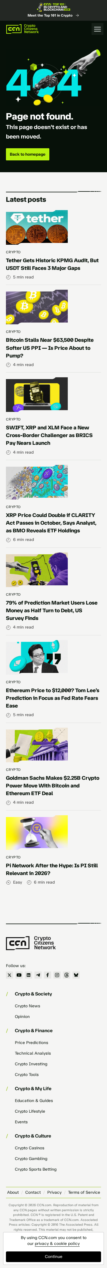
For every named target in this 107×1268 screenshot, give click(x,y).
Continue (53, 1256)
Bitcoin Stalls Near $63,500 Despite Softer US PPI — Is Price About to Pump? (50, 348)
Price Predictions (31, 1042)
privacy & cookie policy (57, 1243)
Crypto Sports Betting (35, 1169)
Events (21, 1121)
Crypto (13, 252)
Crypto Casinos (29, 1148)
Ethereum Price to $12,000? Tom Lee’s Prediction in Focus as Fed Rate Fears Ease (52, 698)
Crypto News (27, 1005)
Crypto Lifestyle (30, 1111)
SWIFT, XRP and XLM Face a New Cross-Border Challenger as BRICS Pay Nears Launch (49, 435)
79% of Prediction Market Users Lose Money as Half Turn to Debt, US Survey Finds (51, 610)
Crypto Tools (27, 1074)
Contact (33, 1192)
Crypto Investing (31, 1063)
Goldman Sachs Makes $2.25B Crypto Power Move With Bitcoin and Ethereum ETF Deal (52, 786)
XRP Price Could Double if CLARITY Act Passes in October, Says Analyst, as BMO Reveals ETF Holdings (51, 523)
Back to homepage (27, 154)
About (13, 1192)
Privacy (54, 1192)
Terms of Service (84, 1192)
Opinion (22, 1016)
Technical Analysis (33, 1053)
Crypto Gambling (31, 1158)
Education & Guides (34, 1100)
